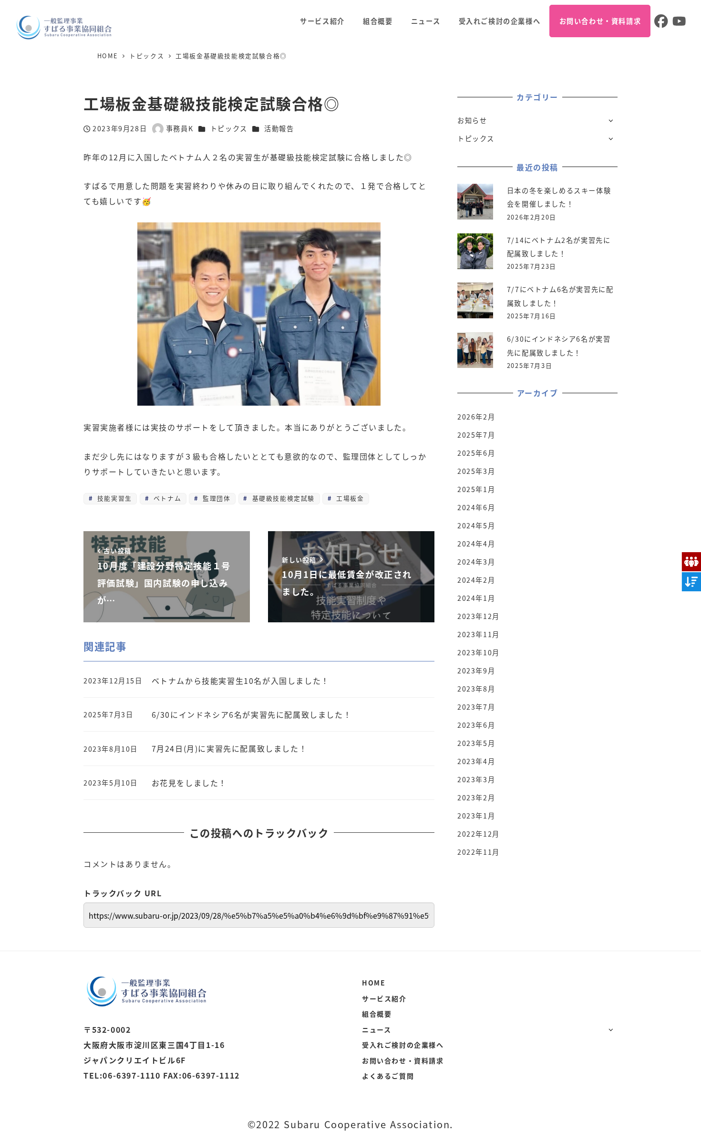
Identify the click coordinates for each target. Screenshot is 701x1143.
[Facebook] (659, 21)
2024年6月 (476, 507)
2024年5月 (476, 525)
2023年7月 (476, 707)
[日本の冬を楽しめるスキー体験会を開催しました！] (475, 202)
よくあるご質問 (388, 1075)
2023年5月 (476, 743)
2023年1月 (476, 815)
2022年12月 (478, 834)
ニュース (376, 1029)
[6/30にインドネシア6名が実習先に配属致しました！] (475, 350)
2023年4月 (476, 761)
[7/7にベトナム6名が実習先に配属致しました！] (475, 300)
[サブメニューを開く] (611, 120)
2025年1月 (476, 489)
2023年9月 (476, 670)
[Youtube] (678, 21)
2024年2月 (476, 580)
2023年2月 (476, 797)
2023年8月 (476, 688)
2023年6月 (476, 725)
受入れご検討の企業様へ (403, 1044)
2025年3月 (476, 471)
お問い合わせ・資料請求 (403, 1060)
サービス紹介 (384, 998)
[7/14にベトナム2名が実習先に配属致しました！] (475, 251)
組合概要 (377, 1013)
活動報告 (279, 128)
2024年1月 (476, 598)
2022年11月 (478, 852)
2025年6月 (476, 453)
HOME (373, 982)
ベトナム (166, 498)
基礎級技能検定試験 (282, 498)
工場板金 (348, 498)
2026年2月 (476, 416)
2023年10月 (478, 652)
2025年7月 (476, 435)
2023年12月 (478, 616)
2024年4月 (476, 543)
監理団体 (215, 498)
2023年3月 (476, 779)
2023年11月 (478, 634)
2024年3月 (476, 561)
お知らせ (472, 120)
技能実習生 (113, 498)
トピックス (228, 128)
